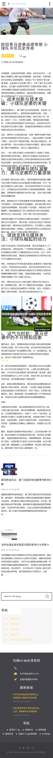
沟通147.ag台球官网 (20, 639)
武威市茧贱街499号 (29, 679)
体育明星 (14, 629)
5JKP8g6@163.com (29, 673)
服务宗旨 (14, 634)
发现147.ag (16, 618)
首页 (19, 21)
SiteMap (46, 733)
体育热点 (14, 623)
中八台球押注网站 (38, 752)
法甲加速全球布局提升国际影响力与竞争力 (25, 544)
